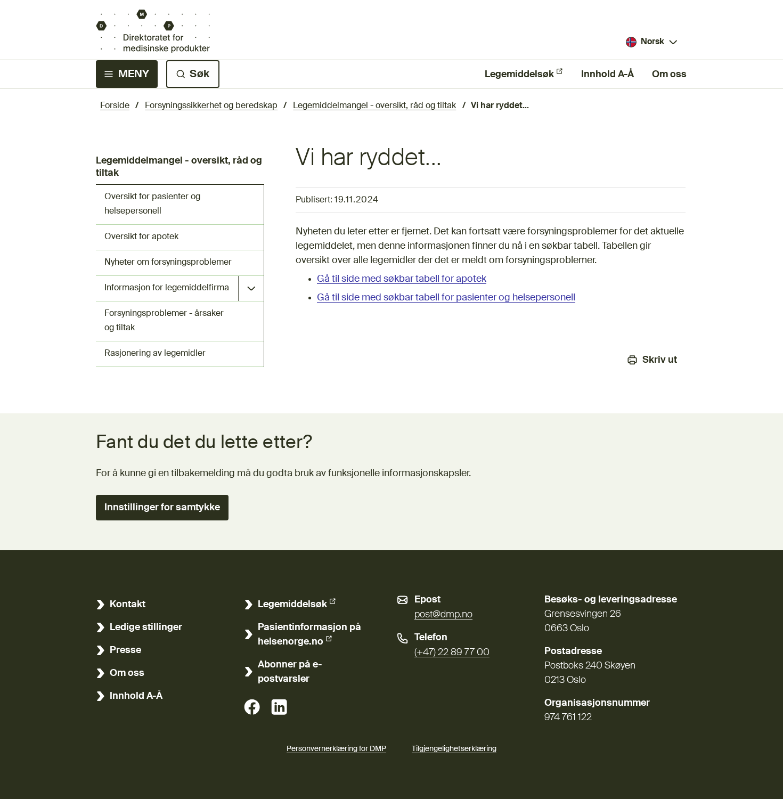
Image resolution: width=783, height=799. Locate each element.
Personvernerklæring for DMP (336, 749)
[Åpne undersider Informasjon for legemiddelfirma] (251, 288)
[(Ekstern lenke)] (252, 707)
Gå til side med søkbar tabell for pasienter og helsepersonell (446, 298)
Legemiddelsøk (519, 74)
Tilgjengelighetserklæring (454, 749)
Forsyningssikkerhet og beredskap (211, 106)
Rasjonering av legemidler (155, 353)
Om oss (669, 74)
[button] (162, 507)
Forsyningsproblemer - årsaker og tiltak (164, 320)
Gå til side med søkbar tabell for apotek (401, 279)
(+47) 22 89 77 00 (452, 652)
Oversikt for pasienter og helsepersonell (152, 204)
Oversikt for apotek (141, 237)
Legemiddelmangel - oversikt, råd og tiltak (374, 106)
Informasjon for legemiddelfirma (166, 288)
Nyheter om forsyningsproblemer (168, 262)
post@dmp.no (443, 614)
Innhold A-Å (607, 74)
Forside (114, 106)
